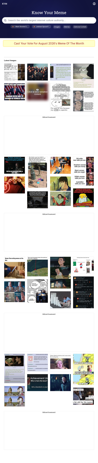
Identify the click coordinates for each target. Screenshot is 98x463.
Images (57, 27)
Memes (67, 27)
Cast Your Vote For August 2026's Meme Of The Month (49, 43)
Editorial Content (80, 27)
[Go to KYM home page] (4, 3)
